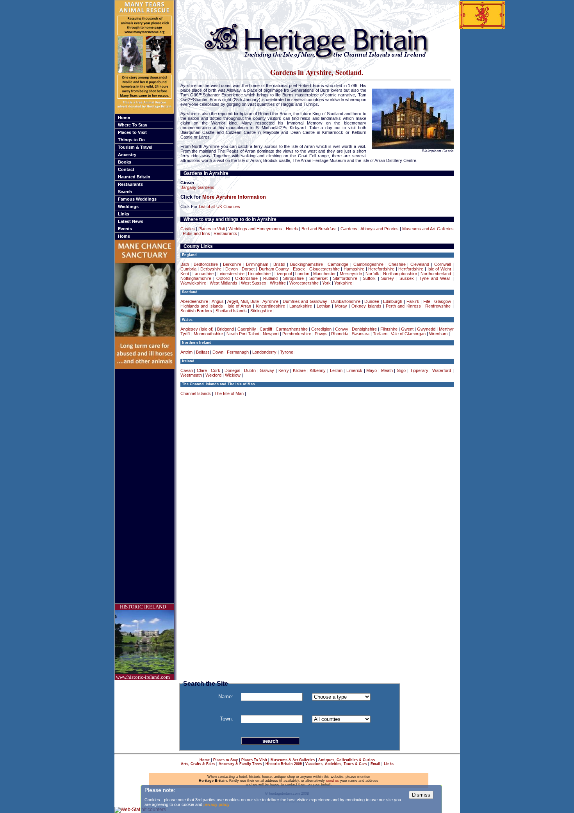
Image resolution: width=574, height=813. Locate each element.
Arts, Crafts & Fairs (198, 764)
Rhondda (339, 333)
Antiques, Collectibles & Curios (346, 760)
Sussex (406, 278)
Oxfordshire (246, 278)
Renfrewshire (438, 306)
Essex (299, 269)
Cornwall (442, 264)
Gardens (348, 228)
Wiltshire (278, 283)
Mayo (371, 370)
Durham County (274, 269)
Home (124, 117)
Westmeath (191, 375)
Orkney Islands (366, 306)
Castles (187, 228)
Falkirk (412, 301)
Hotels (292, 228)
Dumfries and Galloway (305, 301)
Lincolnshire (259, 273)
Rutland (270, 278)
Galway (267, 370)
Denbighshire (364, 329)
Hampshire (354, 269)
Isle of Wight (439, 269)
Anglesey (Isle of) (197, 329)
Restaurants (130, 184)
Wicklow (233, 375)
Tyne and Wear (434, 278)
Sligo (401, 370)
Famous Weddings (137, 199)
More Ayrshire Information (234, 197)
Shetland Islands (231, 310)
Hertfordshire (410, 269)
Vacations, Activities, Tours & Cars (336, 764)
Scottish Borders (196, 310)
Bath (184, 264)
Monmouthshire (208, 333)
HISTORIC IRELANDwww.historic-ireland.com (143, 642)
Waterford (441, 370)
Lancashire (203, 273)
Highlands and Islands (201, 306)
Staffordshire (345, 278)
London (302, 273)
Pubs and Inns (196, 233)
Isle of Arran (239, 306)
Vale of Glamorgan (408, 333)
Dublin (250, 370)
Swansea (360, 333)
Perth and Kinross (403, 306)
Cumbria (188, 269)
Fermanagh (238, 352)
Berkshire (232, 264)
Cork (215, 370)
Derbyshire (210, 269)
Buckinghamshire (306, 264)
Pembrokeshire (296, 333)
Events (125, 228)
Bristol (279, 264)
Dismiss (421, 795)
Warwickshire (193, 283)
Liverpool (283, 273)
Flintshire (389, 329)
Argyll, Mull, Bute (243, 301)
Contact (126, 169)
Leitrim (336, 370)
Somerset (318, 278)
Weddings (128, 206)
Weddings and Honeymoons (255, 228)
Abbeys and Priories (379, 228)
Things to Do (131, 139)
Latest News (130, 221)
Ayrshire (270, 301)
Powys (321, 333)
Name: (225, 696)
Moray (341, 306)
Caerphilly (246, 329)
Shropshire (293, 278)
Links (123, 214)
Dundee (371, 301)
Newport (271, 333)
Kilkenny (318, 370)
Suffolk (369, 278)
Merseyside (351, 273)
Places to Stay (225, 760)
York (326, 283)
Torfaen (380, 333)
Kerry (283, 370)
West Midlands (223, 283)
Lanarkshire (300, 306)
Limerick (354, 370)
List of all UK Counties (219, 206)
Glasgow (442, 301)
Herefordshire (381, 269)
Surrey (387, 278)
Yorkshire (343, 283)
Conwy (341, 329)
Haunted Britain (134, 176)
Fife (426, 301)
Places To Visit (254, 760)
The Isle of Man (229, 393)
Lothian (323, 306)
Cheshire (397, 264)
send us (332, 781)
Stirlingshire (261, 310)
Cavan (186, 370)
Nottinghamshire (195, 278)
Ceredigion (321, 329)
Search (125, 191)
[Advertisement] (146, 486)
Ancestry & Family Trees (240, 764)
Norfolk (372, 273)
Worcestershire (304, 283)
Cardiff (266, 329)
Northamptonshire (400, 273)
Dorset (248, 269)
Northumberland (436, 273)
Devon (231, 269)
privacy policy (216, 804)
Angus (218, 301)
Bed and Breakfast (319, 228)
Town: (226, 719)
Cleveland (419, 264)
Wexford (213, 375)
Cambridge (338, 264)
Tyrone (286, 352)
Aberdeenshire (194, 301)
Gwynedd (426, 329)
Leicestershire (230, 273)
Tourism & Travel (135, 147)
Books (124, 162)
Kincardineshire (270, 306)
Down (217, 352)
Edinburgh (392, 301)
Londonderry (264, 352)
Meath (387, 370)
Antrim (186, 352)
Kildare (299, 370)
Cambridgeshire (368, 264)
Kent (184, 273)
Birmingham (257, 264)
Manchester (324, 273)
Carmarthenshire (292, 329)
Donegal (232, 370)
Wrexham (438, 333)
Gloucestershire (324, 269)
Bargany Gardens (197, 187)
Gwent (407, 329)
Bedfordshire (206, 264)
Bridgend (225, 329)
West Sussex (253, 283)
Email (375, 764)
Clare (202, 370)
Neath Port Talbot (242, 333)
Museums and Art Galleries (427, 228)
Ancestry (127, 154)
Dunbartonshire (345, 301)
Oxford (223, 278)
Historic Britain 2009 (284, 764)
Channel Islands (195, 393)
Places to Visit (132, 132)
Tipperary (419, 370)
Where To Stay (132, 125)
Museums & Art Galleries (293, 760)
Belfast (202, 352)
